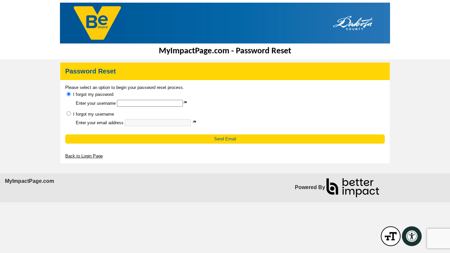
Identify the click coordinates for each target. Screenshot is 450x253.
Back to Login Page (84, 156)
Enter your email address (100, 122)
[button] (225, 138)
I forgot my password (93, 94)
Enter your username (96, 103)
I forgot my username (93, 114)
